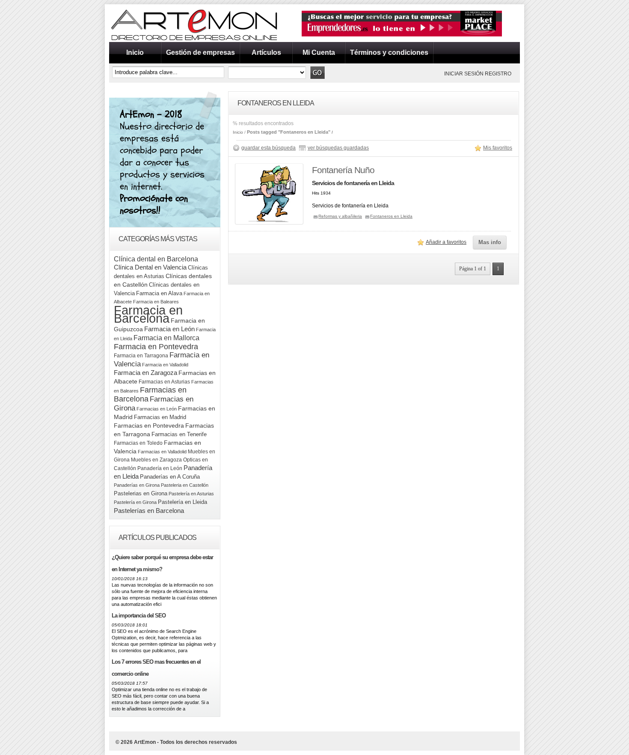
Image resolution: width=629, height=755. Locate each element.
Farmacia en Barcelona (148, 314)
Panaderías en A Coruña (170, 476)
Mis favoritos (497, 148)
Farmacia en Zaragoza (145, 372)
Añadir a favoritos (446, 242)
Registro (498, 74)
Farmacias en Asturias (164, 382)
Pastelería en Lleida (182, 502)
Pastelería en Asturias (191, 493)
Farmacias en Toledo (138, 443)
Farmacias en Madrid (160, 417)
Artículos (266, 52)
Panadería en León (159, 468)
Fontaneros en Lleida (391, 216)
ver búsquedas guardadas (338, 148)
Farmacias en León (156, 408)
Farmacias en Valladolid (162, 451)
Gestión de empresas (200, 52)
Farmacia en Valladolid (165, 364)
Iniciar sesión (464, 74)
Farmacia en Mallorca (166, 338)
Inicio (135, 52)
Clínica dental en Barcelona (156, 259)
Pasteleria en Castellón (184, 485)
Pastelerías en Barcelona (149, 510)
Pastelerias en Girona (140, 493)
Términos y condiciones (389, 52)
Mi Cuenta (319, 52)
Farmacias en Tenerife (179, 434)
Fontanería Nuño (343, 170)
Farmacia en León (169, 329)
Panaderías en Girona (137, 485)
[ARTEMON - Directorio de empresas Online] (194, 40)
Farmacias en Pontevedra (149, 425)
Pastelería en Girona (135, 502)
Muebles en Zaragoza (156, 460)
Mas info (489, 242)
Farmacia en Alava (159, 293)
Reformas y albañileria (340, 216)
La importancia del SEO (139, 615)
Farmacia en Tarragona (141, 356)
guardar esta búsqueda (268, 148)
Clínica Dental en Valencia (150, 267)
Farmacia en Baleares (156, 301)
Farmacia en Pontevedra (156, 346)
